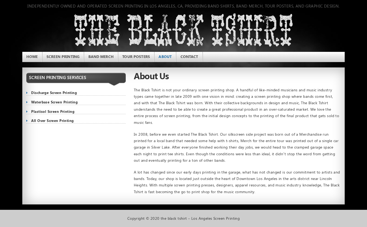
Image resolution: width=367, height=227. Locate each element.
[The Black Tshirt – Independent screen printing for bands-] (53, 31)
